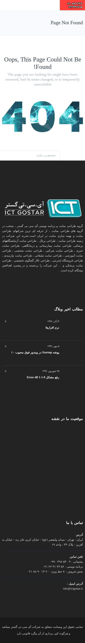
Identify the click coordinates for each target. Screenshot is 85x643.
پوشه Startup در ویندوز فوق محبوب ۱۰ (35, 352)
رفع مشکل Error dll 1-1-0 (43, 377)
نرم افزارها (52, 327)
